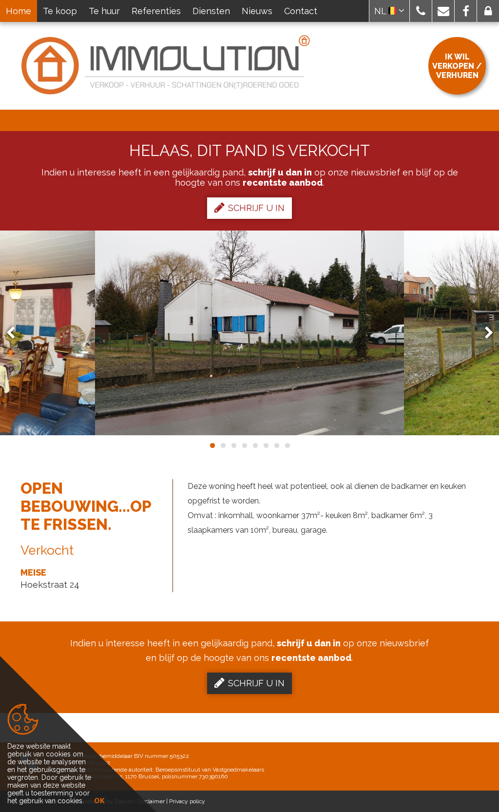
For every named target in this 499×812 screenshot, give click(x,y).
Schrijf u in (256, 208)
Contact (300, 11)
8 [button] (287, 445)
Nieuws (257, 11)
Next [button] (484, 333)
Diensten (211, 11)
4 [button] (244, 445)
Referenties (156, 11)
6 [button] (265, 445)
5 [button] (254, 445)
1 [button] (212, 445)
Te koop (60, 11)
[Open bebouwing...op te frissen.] (249, 333)
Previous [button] (15, 333)
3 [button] (233, 445)
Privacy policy (187, 801)
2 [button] (222, 445)
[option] (249, 333)
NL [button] (381, 11)
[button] (421, 11)
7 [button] (276, 445)
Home (18, 11)
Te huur (104, 11)
